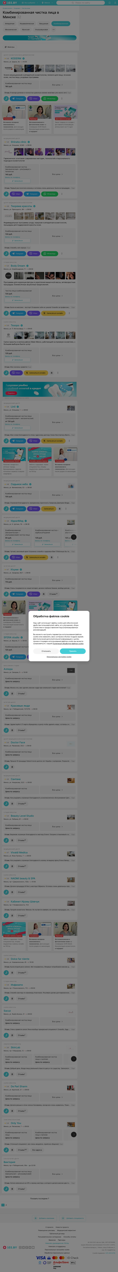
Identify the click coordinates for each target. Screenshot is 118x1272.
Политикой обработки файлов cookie (68, 643)
